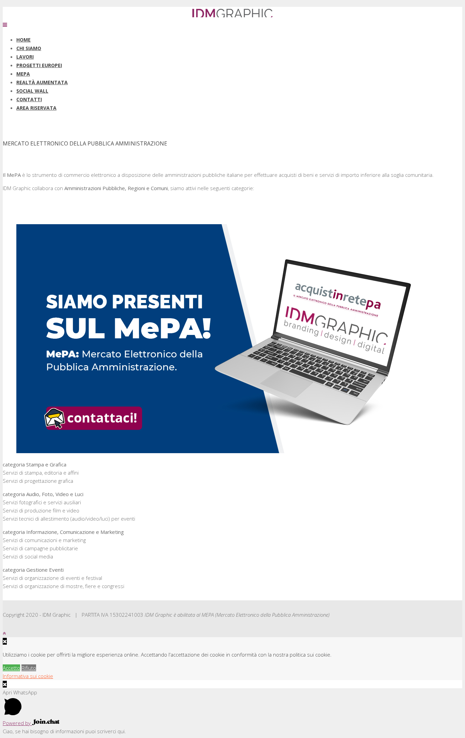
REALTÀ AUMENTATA (42, 82)
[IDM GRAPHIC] (232, 16)
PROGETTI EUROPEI (39, 65)
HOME (23, 39)
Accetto (11, 667)
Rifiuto (28, 667)
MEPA (23, 74)
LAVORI (25, 56)
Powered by (17, 723)
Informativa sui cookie (28, 676)
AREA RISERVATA (36, 108)
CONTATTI (29, 99)
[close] (5, 684)
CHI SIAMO (28, 48)
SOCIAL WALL (32, 91)
